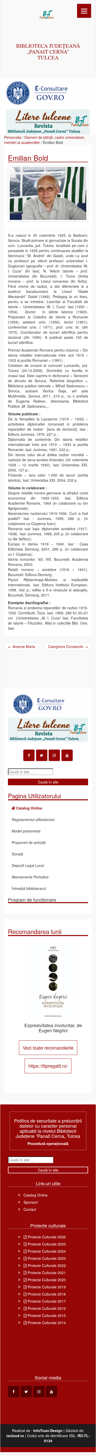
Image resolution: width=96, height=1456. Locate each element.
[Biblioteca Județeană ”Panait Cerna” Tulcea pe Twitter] (41, 755)
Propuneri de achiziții (29, 842)
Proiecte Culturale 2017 (46, 1301)
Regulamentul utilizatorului (33, 819)
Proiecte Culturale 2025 (46, 1244)
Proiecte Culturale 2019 (46, 1286)
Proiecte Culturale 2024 (46, 1251)
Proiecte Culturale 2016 (46, 1308)
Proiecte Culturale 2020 (46, 1279)
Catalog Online (36, 1195)
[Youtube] (67, 755)
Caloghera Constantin (68, 646)
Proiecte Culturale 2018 (46, 1294)
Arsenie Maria (21, 646)
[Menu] (84, 11)
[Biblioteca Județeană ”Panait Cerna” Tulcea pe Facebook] (29, 755)
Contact (30, 1209)
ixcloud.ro (15, 1435)
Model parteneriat (26, 830)
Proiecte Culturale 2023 (46, 1258)
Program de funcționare (32, 899)
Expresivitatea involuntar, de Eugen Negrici (53, 1028)
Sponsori (31, 1202)
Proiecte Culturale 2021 (46, 1272)
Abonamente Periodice (30, 876)
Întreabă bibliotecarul (29, 888)
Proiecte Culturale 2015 (46, 1315)
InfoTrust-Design (47, 1430)
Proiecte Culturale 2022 (46, 1265)
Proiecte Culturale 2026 (46, 1236)
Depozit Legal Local (28, 865)
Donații (17, 853)
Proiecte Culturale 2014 (46, 1322)
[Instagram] (54, 755)
